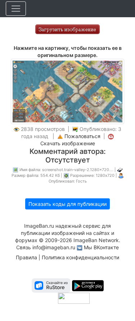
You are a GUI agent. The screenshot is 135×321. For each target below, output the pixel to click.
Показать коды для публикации (67, 204)
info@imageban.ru (53, 247)
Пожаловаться (82, 136)
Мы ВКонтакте (101, 247)
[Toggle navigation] (16, 8)
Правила (26, 257)
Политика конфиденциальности (80, 257)
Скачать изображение (67, 143)
